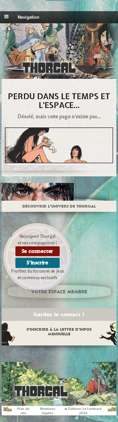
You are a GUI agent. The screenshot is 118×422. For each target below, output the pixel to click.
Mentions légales (47, 411)
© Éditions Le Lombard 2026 (83, 411)
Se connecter (37, 251)
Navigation (28, 16)
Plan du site (23, 411)
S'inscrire (37, 262)
